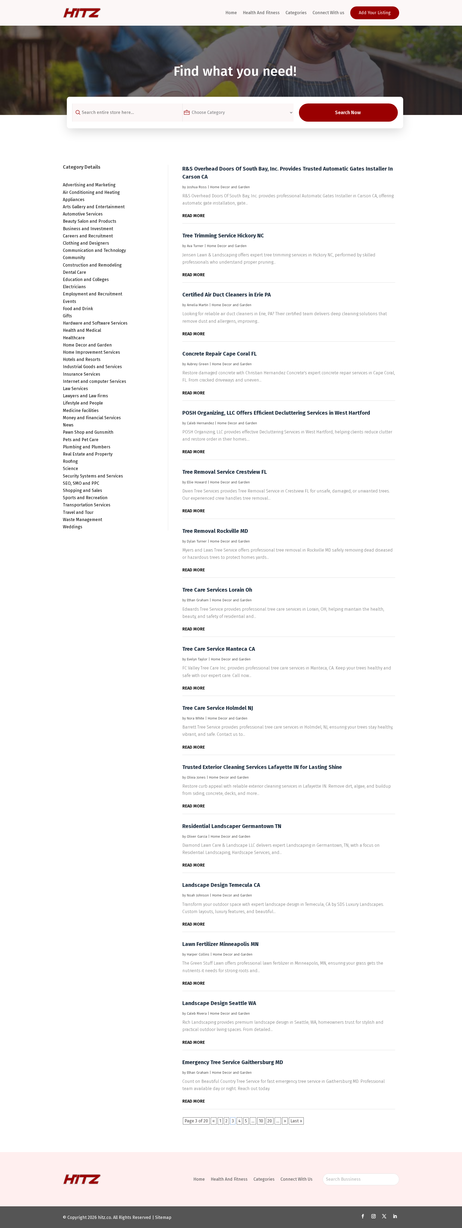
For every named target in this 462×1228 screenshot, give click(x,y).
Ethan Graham (198, 600)
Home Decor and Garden (230, 187)
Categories (296, 12)
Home (231, 12)
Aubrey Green (198, 364)
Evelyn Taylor (197, 659)
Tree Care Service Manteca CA (218, 649)
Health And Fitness (261, 12)
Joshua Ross (197, 187)
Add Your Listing (375, 12)
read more (193, 215)
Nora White (195, 718)
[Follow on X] (384, 1216)
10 (261, 1120)
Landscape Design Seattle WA (219, 1003)
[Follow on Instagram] (373, 1216)
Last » (296, 1120)
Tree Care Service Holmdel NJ (217, 708)
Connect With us (328, 12)
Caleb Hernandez (200, 423)
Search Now (348, 113)
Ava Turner (195, 246)
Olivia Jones (196, 777)
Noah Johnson (198, 895)
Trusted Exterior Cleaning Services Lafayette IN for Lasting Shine (262, 767)
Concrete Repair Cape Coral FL (219, 354)
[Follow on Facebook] (363, 1216)
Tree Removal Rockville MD (215, 531)
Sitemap (163, 1217)
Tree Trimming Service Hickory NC (223, 235)
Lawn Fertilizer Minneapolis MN (220, 944)
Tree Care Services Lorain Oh (217, 590)
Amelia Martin (197, 305)
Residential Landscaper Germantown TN (231, 826)
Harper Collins (198, 954)
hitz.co (104, 1217)
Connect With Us (296, 1179)
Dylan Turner (197, 541)
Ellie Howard (197, 482)
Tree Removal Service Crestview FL (224, 472)
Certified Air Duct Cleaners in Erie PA (226, 294)
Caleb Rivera (197, 1013)
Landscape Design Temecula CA (221, 885)
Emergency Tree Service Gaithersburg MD (232, 1062)
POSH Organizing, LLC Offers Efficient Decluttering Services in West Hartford (276, 413)
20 (269, 1120)
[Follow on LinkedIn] (395, 1216)
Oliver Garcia (197, 836)
